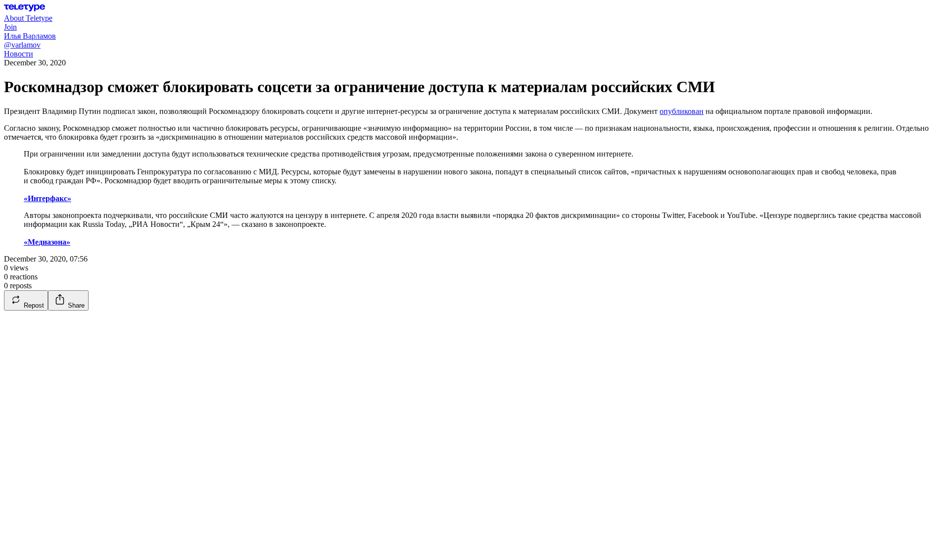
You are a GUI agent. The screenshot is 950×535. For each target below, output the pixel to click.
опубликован (682, 111)
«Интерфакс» (47, 198)
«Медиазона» (47, 242)
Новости (18, 54)
